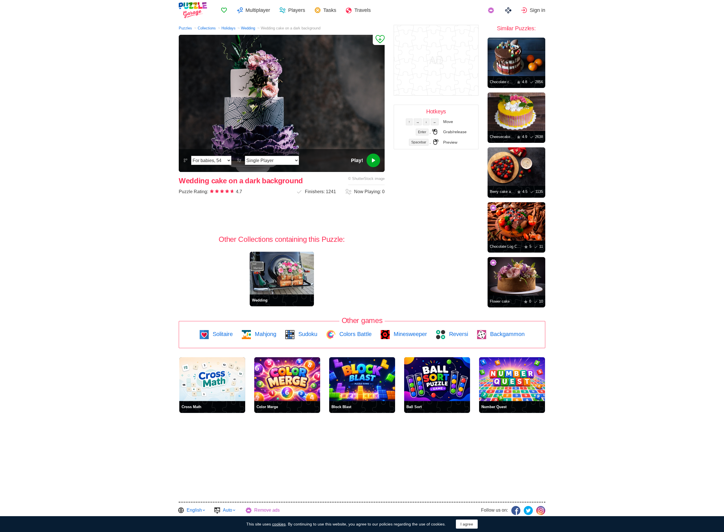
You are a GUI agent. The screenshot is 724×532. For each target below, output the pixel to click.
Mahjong (264, 334)
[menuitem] (224, 10)
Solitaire (222, 334)
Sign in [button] (537, 10)
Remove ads (267, 510)
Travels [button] (362, 10)
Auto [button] (227, 510)
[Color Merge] (287, 379)
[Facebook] (515, 510)
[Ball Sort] (437, 379)
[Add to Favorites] (379, 40)
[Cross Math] (212, 379)
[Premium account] (492, 10)
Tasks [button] (329, 10)
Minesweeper (409, 334)
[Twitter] (528, 510)
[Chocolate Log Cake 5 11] (516, 221)
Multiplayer (257, 10)
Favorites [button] (224, 10)
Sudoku (307, 334)
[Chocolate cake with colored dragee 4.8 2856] (516, 57)
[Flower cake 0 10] (516, 276)
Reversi (457, 334)
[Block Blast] (362, 379)
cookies (279, 524)
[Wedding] (282, 273)
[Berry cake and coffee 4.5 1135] (516, 166)
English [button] (194, 510)
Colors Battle (355, 334)
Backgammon (506, 334)
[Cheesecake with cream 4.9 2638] (516, 111)
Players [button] (296, 10)
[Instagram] (540, 510)
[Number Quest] (512, 379)
